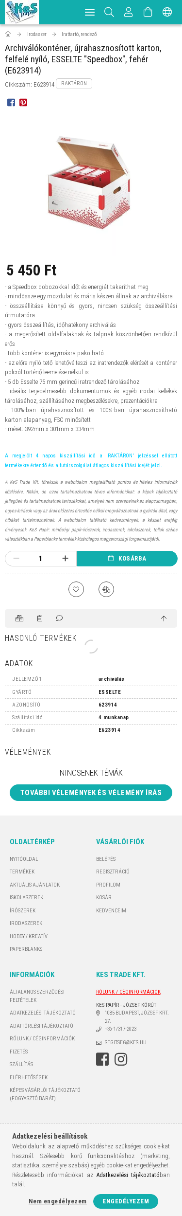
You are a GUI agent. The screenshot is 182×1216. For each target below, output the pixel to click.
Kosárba (132, 558)
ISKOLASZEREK (26, 897)
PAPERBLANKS (26, 949)
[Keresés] (109, 12)
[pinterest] (23, 102)
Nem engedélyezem (58, 1201)
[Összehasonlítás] (106, 589)
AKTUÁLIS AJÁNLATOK (35, 885)
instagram (121, 1059)
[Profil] (128, 12)
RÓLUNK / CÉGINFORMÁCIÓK (42, 1038)
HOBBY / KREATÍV (29, 936)
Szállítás (21, 1064)
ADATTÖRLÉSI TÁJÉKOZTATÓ (41, 1026)
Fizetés (19, 1052)
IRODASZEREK (26, 923)
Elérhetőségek (29, 1077)
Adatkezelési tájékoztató (43, 1013)
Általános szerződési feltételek (37, 996)
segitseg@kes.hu (126, 1042)
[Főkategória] (9, 34)
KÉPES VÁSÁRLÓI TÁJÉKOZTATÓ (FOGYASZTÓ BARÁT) (45, 1094)
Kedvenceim (111, 910)
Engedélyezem (125, 1201)
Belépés (106, 859)
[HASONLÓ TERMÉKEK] (20, 618)
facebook (102, 1059)
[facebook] (11, 102)
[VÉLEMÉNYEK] (60, 618)
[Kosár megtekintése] (148, 12)
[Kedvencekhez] (76, 589)
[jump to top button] (163, 619)
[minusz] (16, 558)
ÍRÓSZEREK (22, 910)
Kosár (104, 897)
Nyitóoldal (24, 859)
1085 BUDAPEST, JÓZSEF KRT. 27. (137, 1017)
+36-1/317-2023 (120, 1029)
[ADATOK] (41, 618)
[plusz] (65, 558)
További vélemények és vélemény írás (91, 792)
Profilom (108, 885)
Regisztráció (113, 872)
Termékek (22, 872)
